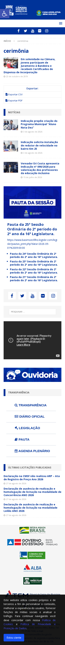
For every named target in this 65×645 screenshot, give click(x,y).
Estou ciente (14, 637)
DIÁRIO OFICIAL (31, 416)
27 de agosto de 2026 (16, 483)
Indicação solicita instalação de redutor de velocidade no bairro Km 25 (39, 145)
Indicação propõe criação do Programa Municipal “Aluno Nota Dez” (39, 124)
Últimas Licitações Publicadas (29, 467)
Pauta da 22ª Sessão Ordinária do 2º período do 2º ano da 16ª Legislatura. (34, 271)
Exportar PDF (15, 100)
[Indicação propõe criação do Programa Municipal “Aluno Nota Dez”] (11, 124)
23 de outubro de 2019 (17, 76)
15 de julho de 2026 (32, 177)
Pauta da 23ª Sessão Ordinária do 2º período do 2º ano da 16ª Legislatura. (34, 263)
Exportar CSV (15, 94)
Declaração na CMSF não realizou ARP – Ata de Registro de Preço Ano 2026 (32, 477)
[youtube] (32, 30)
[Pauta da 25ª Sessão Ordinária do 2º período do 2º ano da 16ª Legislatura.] (32, 216)
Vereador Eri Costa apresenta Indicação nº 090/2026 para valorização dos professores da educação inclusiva (40, 168)
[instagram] (47, 30)
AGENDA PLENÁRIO (34, 451)
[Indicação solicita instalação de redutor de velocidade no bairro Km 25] (11, 146)
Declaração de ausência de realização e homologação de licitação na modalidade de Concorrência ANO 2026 (32, 492)
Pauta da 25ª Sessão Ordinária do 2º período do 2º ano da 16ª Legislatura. (32, 229)
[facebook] (18, 30)
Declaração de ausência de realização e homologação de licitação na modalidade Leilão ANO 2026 (30, 508)
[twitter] (25, 30)
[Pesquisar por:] (32, 312)
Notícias (14, 112)
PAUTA (23, 439)
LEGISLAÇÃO (29, 428)
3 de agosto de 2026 (32, 131)
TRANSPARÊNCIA (32, 405)
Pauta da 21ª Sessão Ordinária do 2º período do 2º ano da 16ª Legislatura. (34, 278)
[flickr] (39, 30)
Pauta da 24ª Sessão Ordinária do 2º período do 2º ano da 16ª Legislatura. (34, 255)
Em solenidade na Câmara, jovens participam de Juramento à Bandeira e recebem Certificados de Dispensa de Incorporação (29, 65)
